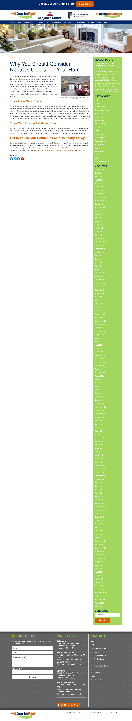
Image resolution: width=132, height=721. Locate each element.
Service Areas (95, 680)
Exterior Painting (100, 107)
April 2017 (98, 534)
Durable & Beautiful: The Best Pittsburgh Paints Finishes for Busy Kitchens (107, 65)
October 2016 (99, 555)
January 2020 (99, 441)
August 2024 (99, 252)
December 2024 (100, 238)
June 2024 (98, 259)
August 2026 (99, 169)
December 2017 (100, 507)
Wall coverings (100, 151)
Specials (91, 22)
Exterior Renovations (102, 110)
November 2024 (100, 242)
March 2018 (99, 496)
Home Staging (100, 113)
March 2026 (99, 187)
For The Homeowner (98, 655)
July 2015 (98, 606)
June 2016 (98, 568)
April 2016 (98, 575)
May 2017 (98, 531)
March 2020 (99, 434)
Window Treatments (102, 162)
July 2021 (98, 379)
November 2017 (100, 510)
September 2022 (100, 331)
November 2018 (100, 469)
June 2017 (98, 527)
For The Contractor (97, 659)
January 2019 (99, 462)
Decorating (43, 22)
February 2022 (100, 355)
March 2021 (99, 393)
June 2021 (98, 383)
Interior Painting (100, 124)
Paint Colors (99, 134)
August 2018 (99, 479)
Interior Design (100, 120)
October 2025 (99, 204)
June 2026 (98, 176)
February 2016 (100, 582)
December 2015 (100, 589)
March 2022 (99, 352)
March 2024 (99, 269)
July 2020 (98, 421)
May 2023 (98, 304)
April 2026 (98, 183)
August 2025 (99, 211)
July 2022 (98, 338)
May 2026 (98, 180)
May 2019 (98, 448)
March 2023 (99, 310)
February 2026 (100, 190)
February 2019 (100, 458)
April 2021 (98, 390)
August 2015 (99, 603)
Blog (99, 22)
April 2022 (98, 348)
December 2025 (100, 197)
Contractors (69, 22)
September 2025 (100, 207)
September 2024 (100, 249)
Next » (88, 58)
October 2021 (99, 369)
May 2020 (98, 427)
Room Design (99, 144)
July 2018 (98, 482)
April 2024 (98, 266)
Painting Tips (99, 137)
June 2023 (98, 300)
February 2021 (100, 396)
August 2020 (99, 417)
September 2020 (100, 414)
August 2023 (99, 293)
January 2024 (99, 276)
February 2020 (100, 438)
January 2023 (99, 317)
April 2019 (98, 452)
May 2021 (98, 386)
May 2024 (98, 262)
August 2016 (99, 562)
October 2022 (99, 328)
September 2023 (100, 290)
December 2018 (100, 465)
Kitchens (98, 127)
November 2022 (100, 324)
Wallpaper (98, 155)
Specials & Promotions (99, 666)
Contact (107, 22)
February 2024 (100, 273)
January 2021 (99, 400)
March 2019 (99, 455)
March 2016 (99, 579)
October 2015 (99, 596)
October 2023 (99, 286)
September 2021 (100, 372)
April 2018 (98, 493)
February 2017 (100, 541)
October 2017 (99, 513)
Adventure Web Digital (116, 713)
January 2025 (99, 235)
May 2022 (98, 345)
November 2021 (100, 366)
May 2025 (98, 221)
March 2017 (99, 538)
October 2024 (99, 245)
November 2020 (100, 407)
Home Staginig (100, 117)
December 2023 (100, 280)
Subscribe (102, 620)
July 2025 (98, 214)
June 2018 (98, 486)
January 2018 (99, 503)
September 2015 (100, 599)
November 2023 (100, 283)
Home (13, 22)
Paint (97, 131)
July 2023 (98, 297)
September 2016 (100, 558)
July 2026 (98, 173)
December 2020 (100, 403)
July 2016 (98, 565)
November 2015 (100, 593)
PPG (19, 22)
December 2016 (100, 548)
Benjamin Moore (30, 22)
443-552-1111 (69, 678)
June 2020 (98, 424)
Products (81, 22)
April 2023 (98, 307)
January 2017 (99, 544)
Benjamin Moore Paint (99, 648)
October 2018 (99, 472)
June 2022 (98, 341)
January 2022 (99, 359)
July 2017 (98, 524)
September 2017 (100, 517)
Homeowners (56, 22)
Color (97, 103)
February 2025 (100, 231)
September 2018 (100, 476)
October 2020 (99, 410)
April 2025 (98, 224)
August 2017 (99, 520)
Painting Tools (100, 141)
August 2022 (99, 335)
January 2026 (99, 194)
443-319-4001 (69, 648)
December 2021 (100, 362)
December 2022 (100, 321)
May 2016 (98, 572)
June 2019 (98, 445)
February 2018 (100, 500)
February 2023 (100, 314)
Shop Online (85, 4)
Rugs (97, 148)
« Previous (13, 58)
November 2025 (100, 200)
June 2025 (98, 218)
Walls (97, 158)
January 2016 (99, 586)
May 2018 (98, 489)
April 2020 (98, 431)
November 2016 (100, 551)
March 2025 (99, 228)
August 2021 (99, 376)
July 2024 (98, 255)
